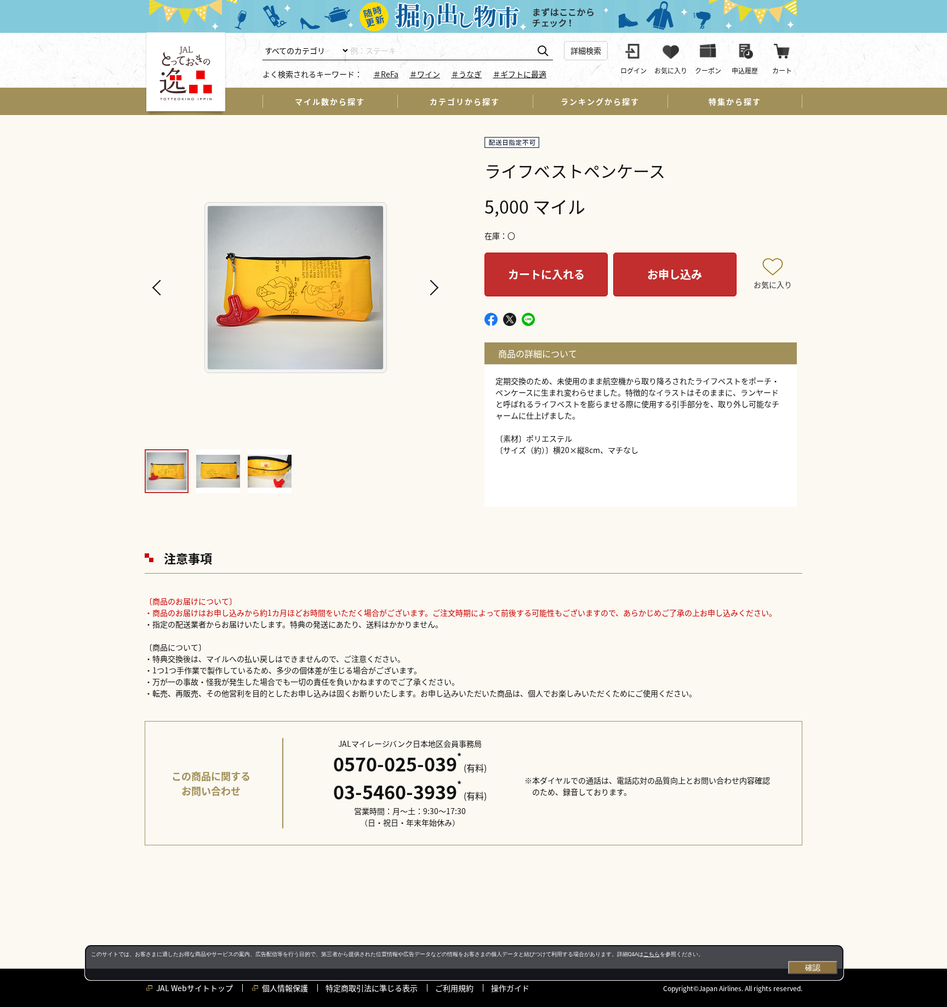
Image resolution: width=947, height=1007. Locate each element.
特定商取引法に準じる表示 (372, 987)
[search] (543, 51)
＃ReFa (385, 73)
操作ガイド (510, 987)
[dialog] (464, 963)
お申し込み (674, 274)
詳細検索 (586, 50)
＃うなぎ (466, 73)
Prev (158, 287)
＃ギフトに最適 (519, 73)
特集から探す (735, 101)
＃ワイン (424, 73)
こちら (651, 954)
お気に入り (773, 284)
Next (432, 287)
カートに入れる (546, 274)
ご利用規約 (454, 987)
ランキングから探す (600, 101)
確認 (812, 967)
